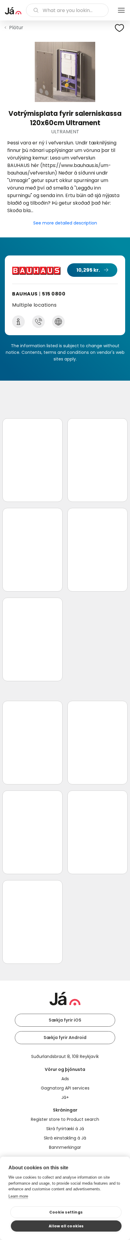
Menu (121, 10)
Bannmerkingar (65, 1147)
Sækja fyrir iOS (65, 1020)
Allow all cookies (66, 1226)
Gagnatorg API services (65, 1088)
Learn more (18, 1196)
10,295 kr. (88, 270)
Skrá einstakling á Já (65, 1138)
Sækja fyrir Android (65, 1037)
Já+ (65, 1097)
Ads (65, 1079)
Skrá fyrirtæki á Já (65, 1129)
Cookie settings (66, 1212)
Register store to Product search (65, 1119)
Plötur (16, 27)
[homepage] (13, 10)
